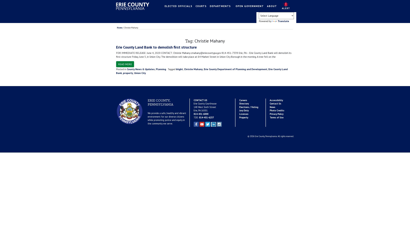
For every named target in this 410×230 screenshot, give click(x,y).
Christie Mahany (193, 69)
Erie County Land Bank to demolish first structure (156, 47)
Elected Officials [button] (178, 6)
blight (179, 69)
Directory (244, 103)
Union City (140, 73)
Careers (243, 100)
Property (243, 117)
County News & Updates (141, 69)
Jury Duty (244, 110)
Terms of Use (276, 117)
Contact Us (275, 103)
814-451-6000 (201, 113)
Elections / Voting (248, 107)
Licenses (243, 113)
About (272, 6)
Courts (201, 6)
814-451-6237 (206, 117)
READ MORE (125, 64)
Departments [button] (220, 6)
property (128, 73)
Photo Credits (277, 110)
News (272, 107)
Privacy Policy (276, 113)
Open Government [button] (250, 6)
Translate (283, 21)
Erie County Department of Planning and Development (235, 69)
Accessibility (276, 100)
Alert (286, 8)
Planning (161, 69)
